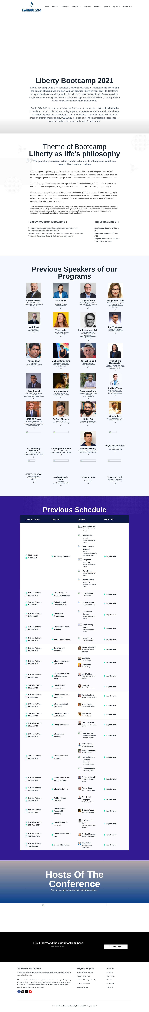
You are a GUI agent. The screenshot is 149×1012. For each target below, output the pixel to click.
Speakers (106, 6)
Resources (126, 6)
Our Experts (110, 976)
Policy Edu (75, 6)
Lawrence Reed (33, 300)
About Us (110, 972)
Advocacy (64, 6)
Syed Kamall (34, 391)
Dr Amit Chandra (61, 419)
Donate (109, 980)
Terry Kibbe (60, 330)
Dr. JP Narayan (115, 327)
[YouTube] (30, 991)
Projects (87, 6)
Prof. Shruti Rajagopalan (115, 362)
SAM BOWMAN (33, 419)
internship (110, 987)
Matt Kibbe (34, 327)
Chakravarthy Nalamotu (33, 449)
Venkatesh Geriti (115, 477)
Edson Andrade (88, 477)
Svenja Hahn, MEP (115, 300)
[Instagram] (26, 991)
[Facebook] (19, 991)
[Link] (33, 308)
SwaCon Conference (83, 976)
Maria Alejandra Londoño (61, 478)
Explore (115, 6)
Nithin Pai (88, 419)
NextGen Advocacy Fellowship (86, 980)
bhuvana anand (61, 391)
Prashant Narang (88, 448)
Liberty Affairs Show (83, 983)
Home (47, 6)
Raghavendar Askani (115, 445)
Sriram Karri (115, 416)
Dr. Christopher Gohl (88, 330)
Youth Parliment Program (85, 972)
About (54, 6)
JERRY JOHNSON (33, 474)
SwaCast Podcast (82, 987)
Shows (96, 6)
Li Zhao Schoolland (61, 361)
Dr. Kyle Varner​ (115, 388)
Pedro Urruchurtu (88, 391)
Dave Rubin (60, 300)
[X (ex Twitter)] (22, 991)
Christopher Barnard (61, 448)
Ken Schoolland (88, 361)
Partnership (110, 983)
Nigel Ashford (88, 300)
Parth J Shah (34, 361)
